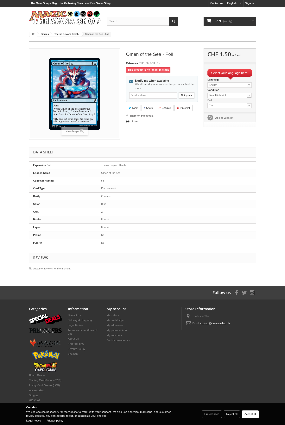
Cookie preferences (118, 340)
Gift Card (34, 400)
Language (213, 79)
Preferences (211, 413)
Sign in (249, 3)
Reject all (232, 413)
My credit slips (115, 320)
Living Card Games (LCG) (44, 385)
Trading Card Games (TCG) (45, 380)
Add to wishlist (223, 117)
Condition (213, 89)
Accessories (36, 390)
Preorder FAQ (76, 343)
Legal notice (33, 420)
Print (135, 121)
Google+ (166, 107)
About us (73, 338)
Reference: (132, 63)
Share (149, 107)
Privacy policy (55, 420)
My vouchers (114, 335)
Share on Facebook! (142, 115)
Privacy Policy (76, 348)
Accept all (250, 413)
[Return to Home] (33, 34)
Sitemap (73, 353)
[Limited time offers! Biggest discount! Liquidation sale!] (45, 318)
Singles (33, 395)
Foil (210, 100)
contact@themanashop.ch (215, 323)
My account (116, 308)
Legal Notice (75, 325)
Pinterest (184, 107)
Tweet (134, 107)
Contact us (216, 3)
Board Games (37, 375)
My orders (113, 315)
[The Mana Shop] (65, 17)
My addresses (115, 325)
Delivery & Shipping (80, 320)
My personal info (117, 330)
